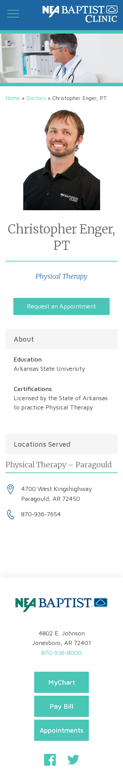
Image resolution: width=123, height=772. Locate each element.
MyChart (61, 682)
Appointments (61, 730)
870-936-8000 (61, 652)
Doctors (36, 98)
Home (12, 98)
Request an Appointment (61, 306)
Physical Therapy (61, 276)
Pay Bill (61, 706)
